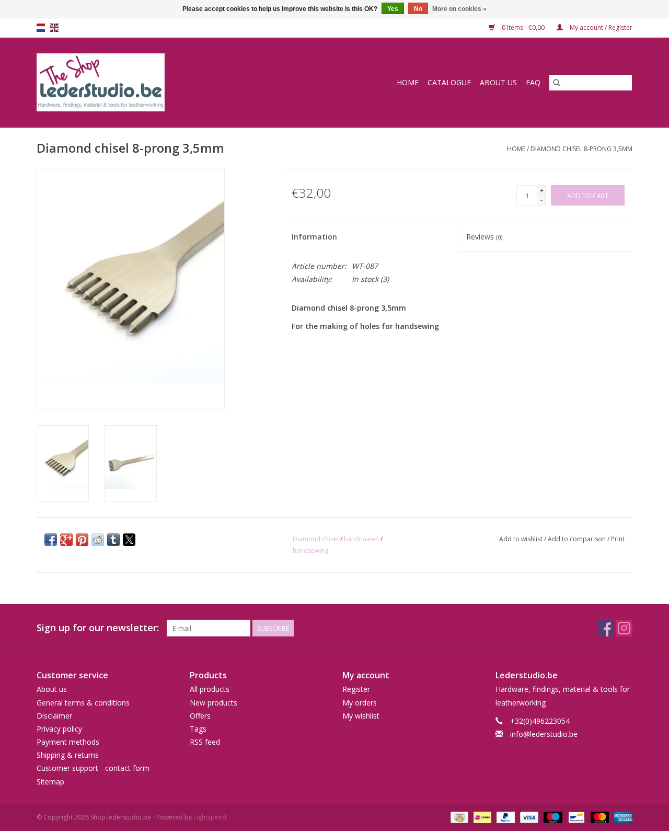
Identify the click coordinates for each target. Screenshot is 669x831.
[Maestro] (551, 816)
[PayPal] (504, 816)
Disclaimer (54, 716)
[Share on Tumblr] (113, 539)
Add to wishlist (521, 538)
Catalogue (449, 82)
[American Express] (621, 816)
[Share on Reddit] (97, 539)
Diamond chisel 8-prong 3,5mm (581, 148)
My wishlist (360, 716)
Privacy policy (59, 729)
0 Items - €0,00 (523, 27)
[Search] (556, 82)
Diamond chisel (316, 538)
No (418, 9)
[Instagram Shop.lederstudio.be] (624, 628)
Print (618, 538)
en (54, 28)
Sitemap (50, 782)
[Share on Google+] (66, 539)
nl (41, 28)
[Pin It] (82, 539)
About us (498, 82)
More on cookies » (459, 9)
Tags (198, 729)
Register (356, 689)
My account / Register (600, 27)
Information (314, 237)
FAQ (533, 82)
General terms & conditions (83, 703)
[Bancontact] (575, 816)
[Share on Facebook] (50, 539)
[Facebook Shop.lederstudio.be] (605, 628)
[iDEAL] (481, 816)
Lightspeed (209, 817)
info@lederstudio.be (544, 734)
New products (213, 703)
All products (209, 689)
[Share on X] (129, 539)
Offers (200, 716)
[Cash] (458, 816)
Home (408, 82)
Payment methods (68, 742)
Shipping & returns (68, 755)
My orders (359, 703)
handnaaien (361, 538)
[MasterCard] (598, 816)
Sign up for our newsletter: (98, 627)
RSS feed (205, 742)
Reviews (484, 237)
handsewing (310, 550)
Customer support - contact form (93, 768)
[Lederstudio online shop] (141, 82)
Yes (392, 9)
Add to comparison (577, 538)
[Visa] (528, 816)
